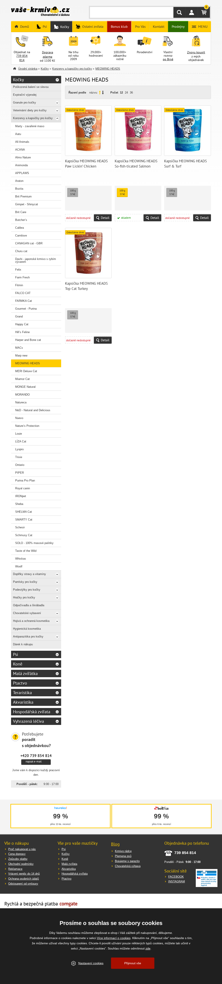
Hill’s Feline (22, 332)
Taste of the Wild (25, 550)
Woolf (18, 566)
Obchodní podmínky (21, 864)
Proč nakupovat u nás (22, 849)
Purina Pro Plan (25, 480)
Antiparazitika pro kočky (28, 636)
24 (126, 92)
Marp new (21, 355)
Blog (115, 844)
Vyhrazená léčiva (28, 721)
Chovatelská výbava (127, 866)
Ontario (19, 465)
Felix (18, 269)
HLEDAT (179, 12)
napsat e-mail (34, 761)
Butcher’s (21, 220)
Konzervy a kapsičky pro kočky (72, 68)
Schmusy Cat (23, 535)
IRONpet (20, 496)
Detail (105, 217)
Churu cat (21, 251)
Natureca (20, 402)
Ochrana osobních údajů (23, 878)
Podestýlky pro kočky (26, 589)
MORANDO (22, 394)
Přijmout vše (132, 963)
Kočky (45, 68)
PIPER (19, 472)
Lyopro (19, 449)
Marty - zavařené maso (29, 126)
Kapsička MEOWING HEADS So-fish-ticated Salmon (136, 164)
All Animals (22, 141)
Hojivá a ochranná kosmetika (31, 621)
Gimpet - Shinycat (26, 204)
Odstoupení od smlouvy (23, 883)
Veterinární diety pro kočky (30, 110)
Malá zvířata (69, 864)
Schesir (20, 527)
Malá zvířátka (25, 673)
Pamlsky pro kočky (25, 581)
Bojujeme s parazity (127, 861)
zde (147, 948)
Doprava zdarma (47, 54)
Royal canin (22, 488)
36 (131, 92)
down (103, 92)
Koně (17, 664)
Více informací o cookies (114, 938)
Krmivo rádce (123, 851)
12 (121, 92)
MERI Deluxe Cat (26, 371)
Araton (19, 180)
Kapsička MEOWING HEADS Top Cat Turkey (86, 286)
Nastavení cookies (90, 963)
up (100, 92)
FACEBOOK (176, 876)
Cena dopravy (17, 854)
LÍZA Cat (20, 441)
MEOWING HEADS (107, 68)
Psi (15, 654)
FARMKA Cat (23, 300)
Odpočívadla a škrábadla (28, 605)
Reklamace (15, 869)
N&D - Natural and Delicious (32, 410)
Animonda (21, 165)
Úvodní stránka (27, 68)
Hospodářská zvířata (31, 712)
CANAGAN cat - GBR (28, 243)
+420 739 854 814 (36, 755)
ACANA (20, 149)
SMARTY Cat (23, 519)
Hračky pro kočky (24, 597)
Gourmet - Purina (26, 308)
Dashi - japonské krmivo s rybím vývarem (35, 260)
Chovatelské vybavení (27, 613)
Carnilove (21, 235)
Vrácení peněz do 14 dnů (24, 873)
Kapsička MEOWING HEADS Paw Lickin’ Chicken (86, 164)
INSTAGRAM (176, 881)
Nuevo (19, 418)
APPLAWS (22, 173)
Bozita (19, 188)
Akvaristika (23, 702)
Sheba (19, 504)
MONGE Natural (25, 386)
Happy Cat (21, 324)
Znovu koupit (196, 52)
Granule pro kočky (24, 102)
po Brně (168, 59)
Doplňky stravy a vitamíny (29, 574)
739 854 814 (22, 58)
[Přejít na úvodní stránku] (40, 12)
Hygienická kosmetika (27, 628)
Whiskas (20, 558)
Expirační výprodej (24, 94)
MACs (19, 347)
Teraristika (22, 692)
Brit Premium (23, 196)
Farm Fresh (22, 277)
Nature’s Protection (27, 425)
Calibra (19, 227)
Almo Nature (23, 157)
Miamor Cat (22, 379)
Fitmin (19, 285)
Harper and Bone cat (28, 340)
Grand (19, 316)
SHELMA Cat (23, 511)
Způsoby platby (18, 859)
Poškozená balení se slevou (31, 87)
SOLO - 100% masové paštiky (34, 543)
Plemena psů (123, 856)
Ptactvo (20, 683)
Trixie (18, 457)
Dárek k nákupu (23, 644)
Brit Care (20, 212)
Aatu (18, 134)
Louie (18, 433)
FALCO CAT (23, 293)
